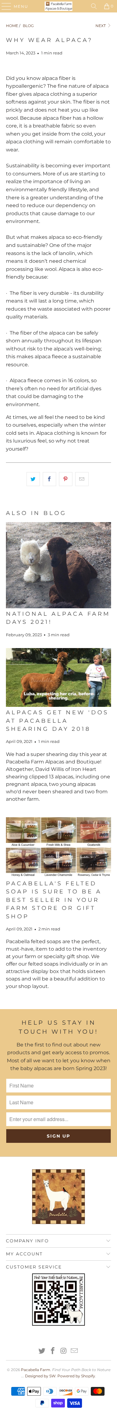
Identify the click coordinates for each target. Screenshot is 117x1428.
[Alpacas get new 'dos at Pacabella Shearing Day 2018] (58, 677)
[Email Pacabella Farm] (74, 1351)
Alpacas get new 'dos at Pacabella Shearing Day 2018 (57, 720)
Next (101, 25)
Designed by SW (40, 1376)
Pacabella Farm (35, 1369)
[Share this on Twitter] (33, 479)
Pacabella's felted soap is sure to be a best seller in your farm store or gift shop (54, 900)
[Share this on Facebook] (49, 479)
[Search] (94, 6)
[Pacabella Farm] (58, 6)
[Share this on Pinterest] (65, 479)
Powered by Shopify (76, 1376)
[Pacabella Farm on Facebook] (52, 1351)
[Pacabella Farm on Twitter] (42, 1351)
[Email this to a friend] (82, 479)
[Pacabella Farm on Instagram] (63, 1351)
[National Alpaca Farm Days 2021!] (58, 565)
